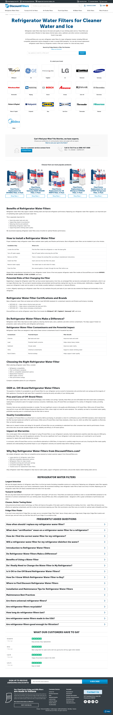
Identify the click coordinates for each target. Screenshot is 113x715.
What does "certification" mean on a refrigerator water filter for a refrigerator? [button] (47, 530)
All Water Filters (77, 10)
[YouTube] (96, 701)
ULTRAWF (32, 274)
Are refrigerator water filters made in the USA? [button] (30, 618)
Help (108, 711)
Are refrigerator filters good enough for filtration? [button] (32, 624)
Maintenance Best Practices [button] (20, 595)
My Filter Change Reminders (72, 697)
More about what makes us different (23, 701)
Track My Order (83, 1)
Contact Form (26, 150)
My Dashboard (69, 691)
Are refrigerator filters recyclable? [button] (24, 606)
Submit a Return (52, 702)
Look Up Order (52, 699)
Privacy (38, 708)
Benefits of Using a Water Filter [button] (22, 559)
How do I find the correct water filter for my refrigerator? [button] (36, 536)
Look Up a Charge (53, 701)
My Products (69, 693)
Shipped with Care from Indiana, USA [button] (46, 1)
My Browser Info (70, 701)
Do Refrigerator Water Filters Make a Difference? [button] (31, 553)
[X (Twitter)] (89, 701)
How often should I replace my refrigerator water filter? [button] (35, 524)
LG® (73, 311)
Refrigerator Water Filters (12, 10)
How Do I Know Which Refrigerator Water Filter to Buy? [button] (35, 577)
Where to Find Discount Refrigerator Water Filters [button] (32, 583)
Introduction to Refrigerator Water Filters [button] (28, 548)
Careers (74, 708)
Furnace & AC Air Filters (31, 10)
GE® (56, 311)
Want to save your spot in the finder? (56, 143)
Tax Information (52, 704)
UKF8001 (102, 272)
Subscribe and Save (70, 702)
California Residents (62, 708)
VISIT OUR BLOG (26, 705)
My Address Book (70, 699)
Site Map (70, 708)
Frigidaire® (61, 311)
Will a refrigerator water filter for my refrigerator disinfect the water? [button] (42, 542)
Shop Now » (15, 196)
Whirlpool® (50, 311)
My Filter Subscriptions (71, 695)
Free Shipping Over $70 (13, 1)
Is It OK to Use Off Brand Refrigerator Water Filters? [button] (33, 571)
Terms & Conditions (45, 708)
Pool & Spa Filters (63, 10)
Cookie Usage (54, 708)
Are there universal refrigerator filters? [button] (26, 600)
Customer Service (94, 1)
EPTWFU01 (10, 274)
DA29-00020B (18, 274)
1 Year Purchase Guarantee (28, 1)
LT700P (26, 274)
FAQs (50, 695)
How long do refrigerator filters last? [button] (25, 612)
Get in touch (104, 1)
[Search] (79, 6)
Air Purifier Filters (48, 10)
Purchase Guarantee (53, 693)
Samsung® (68, 311)
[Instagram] (92, 701)
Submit (82, 53)
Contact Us (51, 691)
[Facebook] (85, 701)
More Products (103, 10)
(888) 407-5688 (84, 148)
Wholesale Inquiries (53, 697)
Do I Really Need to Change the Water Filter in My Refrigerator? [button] (39, 565)
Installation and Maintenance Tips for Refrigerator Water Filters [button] (39, 589)
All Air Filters (90, 10)
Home (6, 14)
